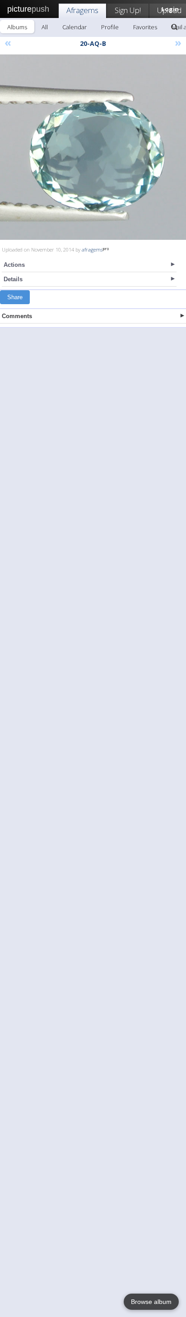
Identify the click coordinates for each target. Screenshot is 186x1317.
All (45, 27)
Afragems (82, 10)
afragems (92, 249)
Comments (17, 316)
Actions (14, 264)
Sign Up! (128, 10)
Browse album (151, 1301)
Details (13, 279)
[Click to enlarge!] (93, 147)
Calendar (74, 27)
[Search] (174, 27)
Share (15, 297)
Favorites (145, 27)
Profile (110, 27)
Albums (17, 27)
